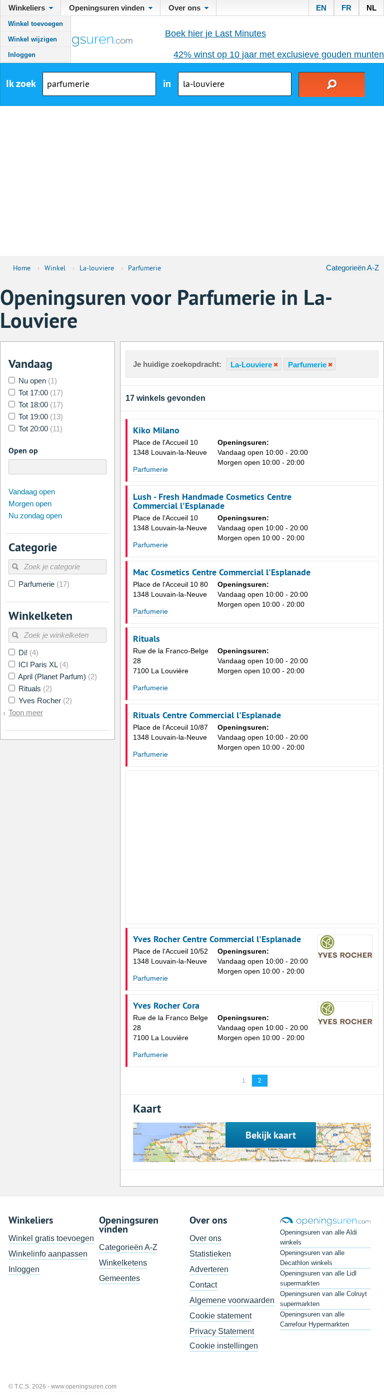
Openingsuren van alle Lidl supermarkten (318, 1278)
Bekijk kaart (271, 1135)
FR (347, 7)
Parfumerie (150, 469)
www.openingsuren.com (83, 1386)
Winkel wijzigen (32, 39)
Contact (203, 1285)
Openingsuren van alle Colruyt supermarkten (323, 1299)
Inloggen (22, 54)
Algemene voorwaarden (232, 1300)
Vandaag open (31, 491)
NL (371, 7)
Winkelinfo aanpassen (48, 1254)
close (275, 364)
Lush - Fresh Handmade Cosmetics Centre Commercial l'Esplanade (212, 501)
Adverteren (209, 1269)
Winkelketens (123, 1263)
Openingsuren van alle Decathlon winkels (312, 1258)
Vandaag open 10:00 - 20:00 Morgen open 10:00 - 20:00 (263, 452)
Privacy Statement (222, 1331)
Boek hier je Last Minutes (215, 33)
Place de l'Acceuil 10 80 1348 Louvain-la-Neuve (170, 589)
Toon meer (25, 712)
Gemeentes (119, 1278)
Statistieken (210, 1254)
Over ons (206, 1238)
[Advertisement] (192, 181)
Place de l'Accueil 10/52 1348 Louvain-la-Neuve (170, 956)
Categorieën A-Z (352, 267)
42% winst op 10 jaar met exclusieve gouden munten (279, 54)
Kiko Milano (156, 430)
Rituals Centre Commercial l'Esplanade (207, 715)
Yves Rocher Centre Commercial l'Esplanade (217, 939)
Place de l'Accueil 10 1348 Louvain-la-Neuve (170, 447)
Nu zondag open (35, 515)
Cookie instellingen (224, 1346)
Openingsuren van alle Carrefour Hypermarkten (314, 1319)
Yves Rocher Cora (166, 1005)
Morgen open (30, 503)
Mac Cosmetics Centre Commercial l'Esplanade (221, 572)
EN (321, 7)
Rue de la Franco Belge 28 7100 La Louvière (170, 1028)
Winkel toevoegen (35, 23)
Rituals (146, 638)
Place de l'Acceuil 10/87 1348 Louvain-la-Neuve (170, 732)
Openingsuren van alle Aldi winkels (318, 1237)
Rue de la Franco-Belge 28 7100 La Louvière (170, 661)
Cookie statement (221, 1316)
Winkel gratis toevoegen (51, 1238)
